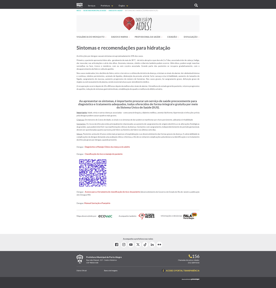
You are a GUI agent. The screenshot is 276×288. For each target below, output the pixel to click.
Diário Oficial (82, 270)
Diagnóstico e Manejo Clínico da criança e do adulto (107, 147)
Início (79, 10)
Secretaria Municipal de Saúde (94, 10)
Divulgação (191, 37)
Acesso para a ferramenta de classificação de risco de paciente (112, 192)
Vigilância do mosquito (91, 37)
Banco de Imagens (111, 270)
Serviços (91, 5)
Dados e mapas (119, 37)
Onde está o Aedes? (115, 10)
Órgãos (121, 5)
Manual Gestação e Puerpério (97, 203)
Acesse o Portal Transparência (182, 270)
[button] (196, 5)
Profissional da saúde (148, 37)
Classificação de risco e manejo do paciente (103, 154)
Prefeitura (105, 5)
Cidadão (172, 37)
